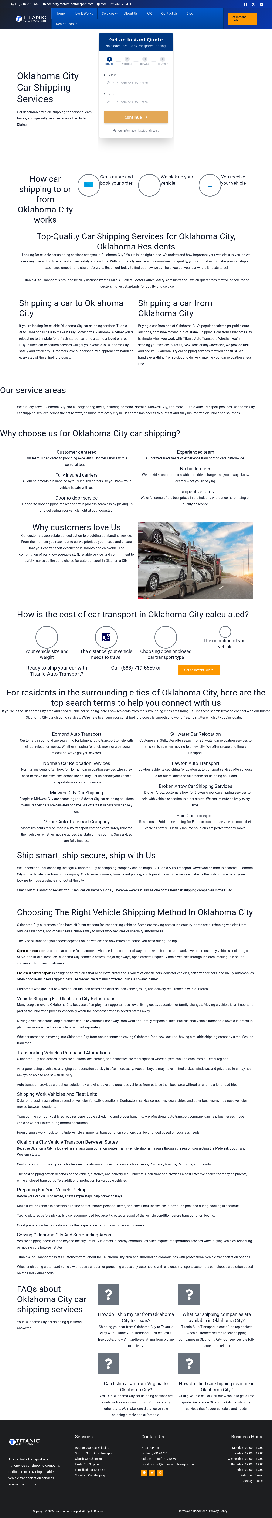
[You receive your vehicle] (210, 185)
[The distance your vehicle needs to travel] (106, 637)
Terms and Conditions (192, 1511)
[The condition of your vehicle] (225, 632)
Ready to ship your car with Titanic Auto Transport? (56, 671)
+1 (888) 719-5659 (27, 4)
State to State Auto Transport (94, 1453)
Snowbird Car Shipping (90, 1475)
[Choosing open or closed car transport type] (165, 637)
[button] (242, 19)
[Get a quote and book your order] (89, 185)
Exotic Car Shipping (88, 1464)
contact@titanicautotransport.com (70, 4)
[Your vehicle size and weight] (46, 637)
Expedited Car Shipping (90, 1469)
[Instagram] (160, 1473)
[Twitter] (152, 1473)
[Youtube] (262, 4)
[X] (253, 4)
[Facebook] (245, 4)
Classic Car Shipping (88, 1458)
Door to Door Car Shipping (92, 1447)
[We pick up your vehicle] (149, 185)
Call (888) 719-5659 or (136, 668)
